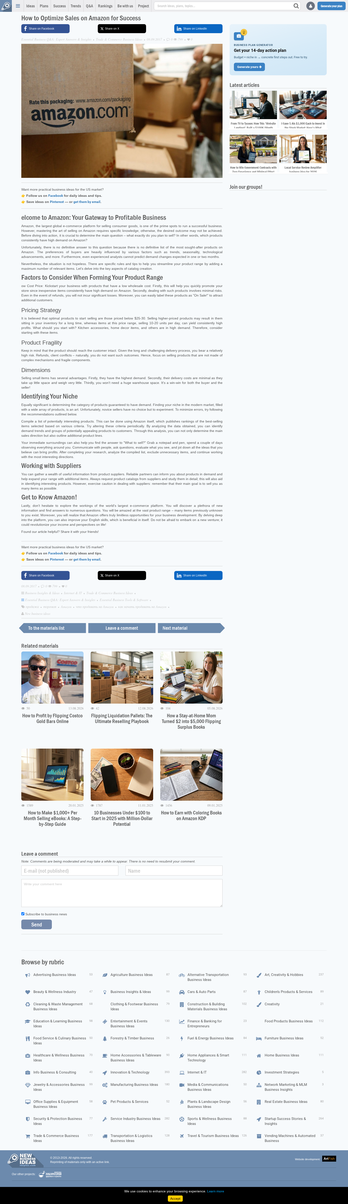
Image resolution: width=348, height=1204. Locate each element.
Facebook (55, 196)
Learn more (215, 1191)
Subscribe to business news (45, 914)
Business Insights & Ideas (42, 593)
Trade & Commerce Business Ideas (119, 39)
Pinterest (57, 202)
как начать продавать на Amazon (142, 606)
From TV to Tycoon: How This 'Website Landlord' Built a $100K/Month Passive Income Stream (253, 127)
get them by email (86, 202)
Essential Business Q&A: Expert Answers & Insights (56, 39)
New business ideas (37, 613)
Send (36, 924)
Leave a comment (122, 628)
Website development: (307, 1159)
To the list (46, 628)
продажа (33, 606)
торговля (50, 606)
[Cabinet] (310, 6)
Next (175, 628)
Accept (175, 1198)
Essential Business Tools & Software (124, 600)
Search (296, 6)
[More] (18, 6)
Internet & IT (73, 593)
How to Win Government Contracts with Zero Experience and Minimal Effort (253, 170)
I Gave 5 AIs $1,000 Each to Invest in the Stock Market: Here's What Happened (303, 127)
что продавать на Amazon (95, 606)
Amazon (66, 606)
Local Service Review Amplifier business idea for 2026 (303, 170)
